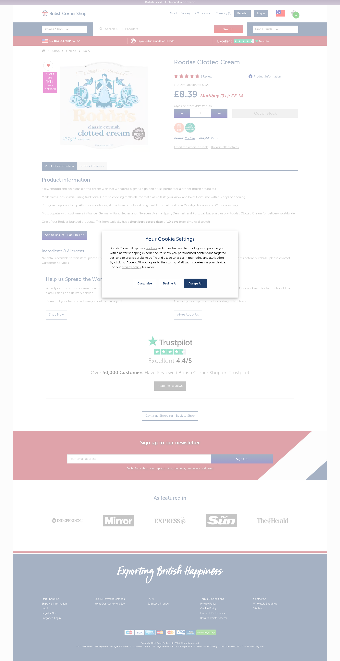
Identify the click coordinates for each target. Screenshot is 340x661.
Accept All (195, 283)
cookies (151, 248)
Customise (145, 283)
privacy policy (131, 267)
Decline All (170, 283)
